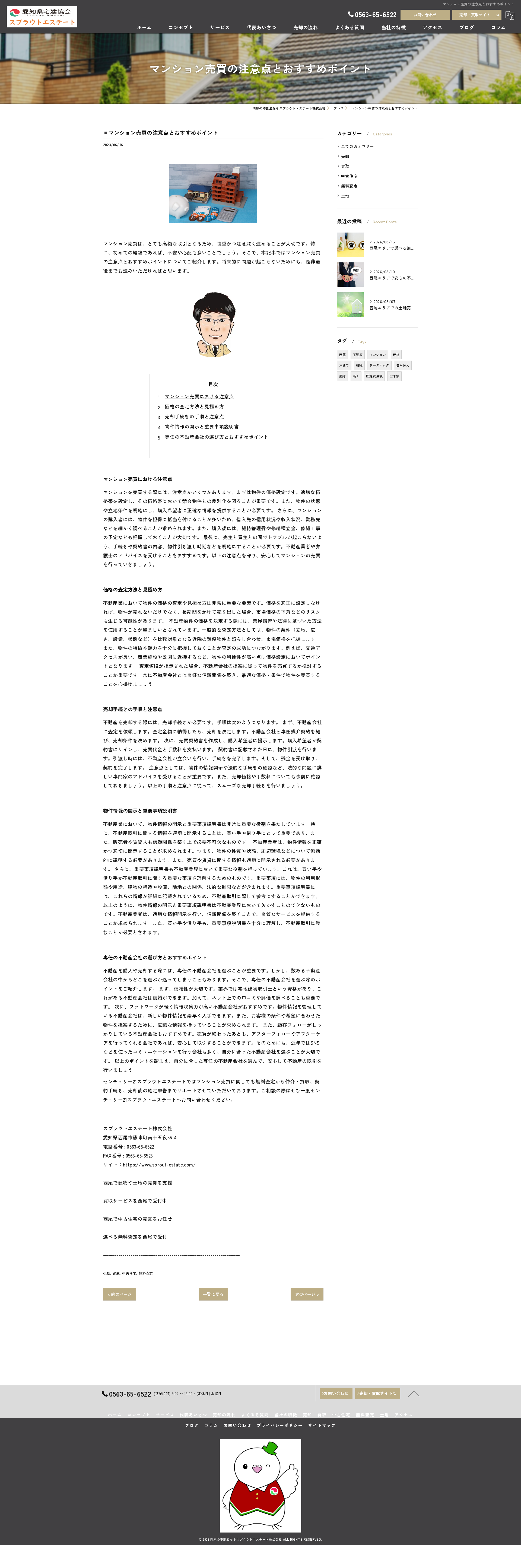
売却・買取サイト (474, 14)
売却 (106, 1273)
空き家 (394, 376)
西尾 (342, 354)
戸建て (344, 365)
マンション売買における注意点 (199, 396)
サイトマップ (322, 1425)
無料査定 (146, 1273)
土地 (345, 196)
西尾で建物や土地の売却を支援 (137, 1182)
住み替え (402, 365)
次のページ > (307, 1294)
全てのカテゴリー (357, 146)
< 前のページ (119, 1294)
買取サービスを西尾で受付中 (135, 1200)
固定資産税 (374, 376)
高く (356, 376)
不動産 (358, 354)
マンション (377, 354)
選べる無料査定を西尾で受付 (135, 1236)
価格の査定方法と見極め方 (194, 406)
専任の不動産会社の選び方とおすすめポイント (216, 436)
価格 (396, 354)
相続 (359, 365)
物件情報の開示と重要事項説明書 (202, 426)
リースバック (379, 365)
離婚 (342, 376)
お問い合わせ (425, 14)
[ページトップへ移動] (413, 1393)
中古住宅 (129, 1273)
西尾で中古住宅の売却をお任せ (137, 1218)
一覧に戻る (213, 1294)
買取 (116, 1273)
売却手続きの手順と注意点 (194, 416)
